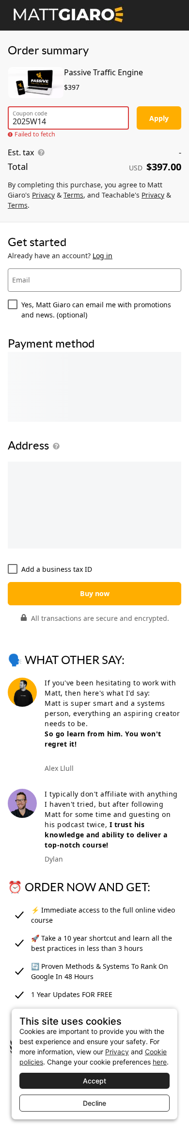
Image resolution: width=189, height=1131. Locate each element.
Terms (73, 195)
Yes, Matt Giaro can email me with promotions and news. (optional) (96, 309)
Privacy (43, 195)
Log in (102, 255)
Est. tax (21, 152)
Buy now (95, 593)
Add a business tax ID (56, 569)
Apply (159, 118)
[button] (54, 446)
